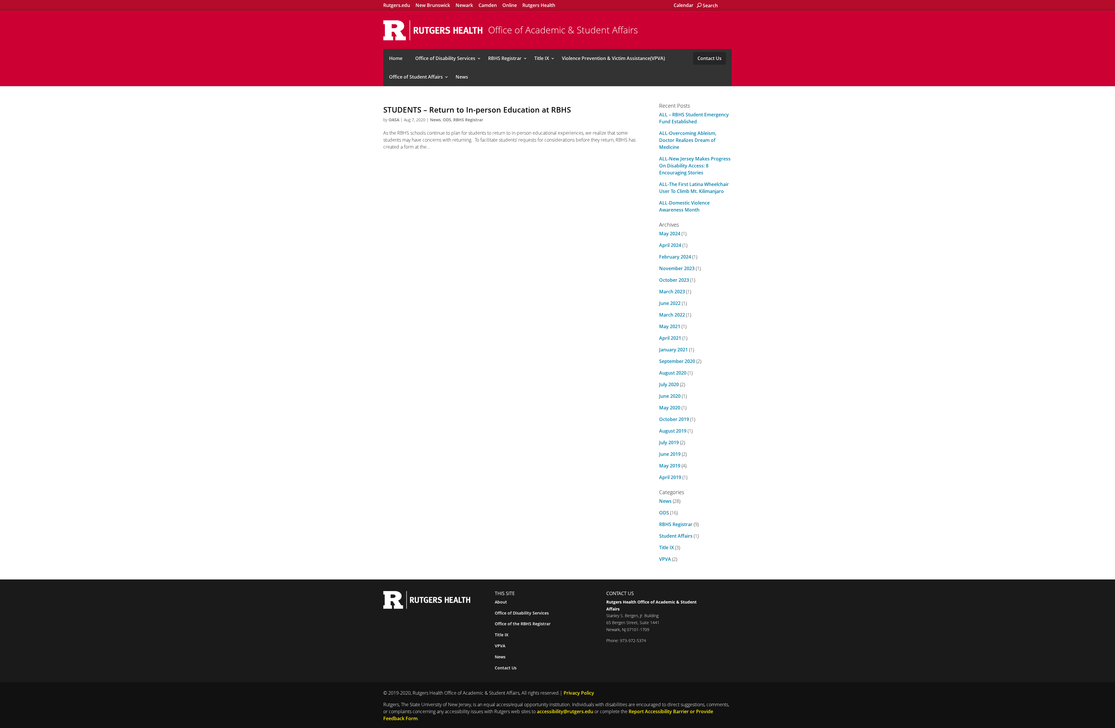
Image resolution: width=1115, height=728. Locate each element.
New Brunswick (433, 5)
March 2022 (672, 315)
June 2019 (670, 454)
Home (395, 58)
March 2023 (672, 291)
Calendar (683, 5)
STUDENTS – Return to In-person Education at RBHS (477, 109)
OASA (394, 119)
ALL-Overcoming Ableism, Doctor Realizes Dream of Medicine (687, 140)
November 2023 (677, 268)
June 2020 (670, 396)
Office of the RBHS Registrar (523, 623)
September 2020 (677, 361)
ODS (447, 119)
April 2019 (670, 477)
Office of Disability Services (445, 58)
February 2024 (675, 257)
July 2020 (669, 384)
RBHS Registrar (504, 58)
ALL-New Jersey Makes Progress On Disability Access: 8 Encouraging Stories (695, 166)
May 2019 (669, 466)
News (462, 77)
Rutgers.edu (396, 5)
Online (509, 5)
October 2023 (674, 280)
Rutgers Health (538, 5)
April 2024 (670, 245)
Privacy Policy (579, 693)
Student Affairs (676, 536)
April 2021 (670, 338)
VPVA (665, 559)
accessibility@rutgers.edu (565, 711)
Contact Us (709, 58)
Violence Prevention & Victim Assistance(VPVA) (613, 58)
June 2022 (670, 303)
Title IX (541, 58)
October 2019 (674, 419)
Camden (488, 5)
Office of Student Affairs (416, 77)
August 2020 (672, 373)
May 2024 (669, 233)
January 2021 (673, 349)
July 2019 (669, 442)
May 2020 (669, 407)
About (501, 602)
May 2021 (669, 326)
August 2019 (672, 431)
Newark (464, 5)
